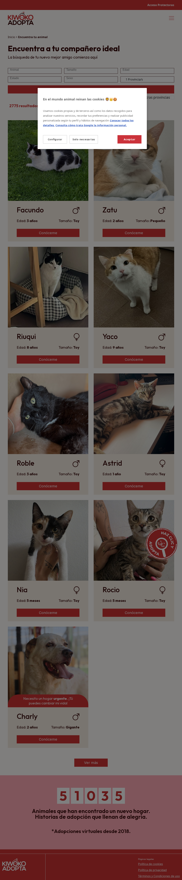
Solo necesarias (84, 139)
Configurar (55, 139)
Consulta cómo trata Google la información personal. (91, 125)
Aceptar (129, 139)
